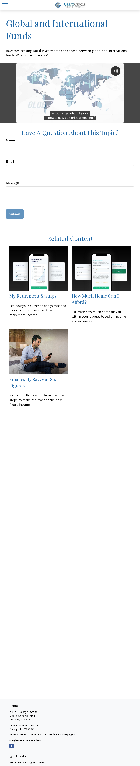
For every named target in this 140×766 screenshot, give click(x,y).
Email (10, 161)
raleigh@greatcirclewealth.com (26, 740)
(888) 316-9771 (28, 712)
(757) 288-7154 (26, 715)
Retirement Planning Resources (26, 762)
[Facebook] (11, 746)
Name (10, 140)
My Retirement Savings (33, 296)
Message (12, 183)
